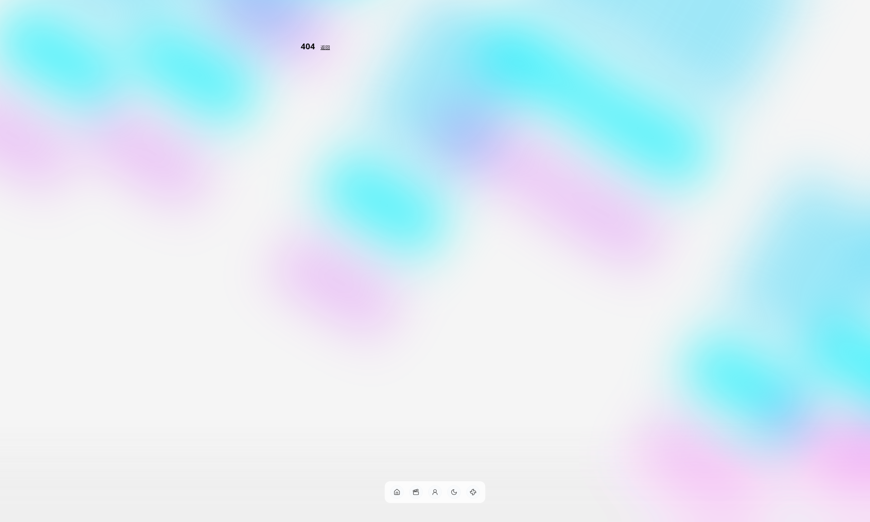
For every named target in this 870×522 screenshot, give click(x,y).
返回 (325, 47)
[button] (397, 492)
